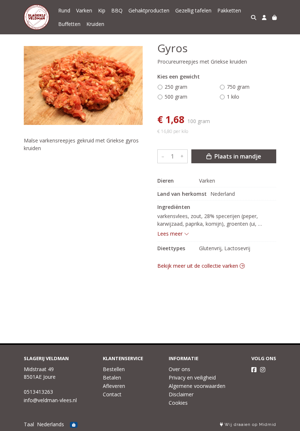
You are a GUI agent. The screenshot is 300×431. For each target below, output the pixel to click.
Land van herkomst (182, 193)
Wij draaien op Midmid (249, 424)
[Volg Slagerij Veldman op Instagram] (262, 370)
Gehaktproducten (148, 10)
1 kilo (233, 96)
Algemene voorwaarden (197, 385)
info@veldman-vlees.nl (50, 400)
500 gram (176, 96)
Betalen (112, 377)
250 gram (176, 86)
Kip (101, 10)
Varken (84, 10)
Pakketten (229, 10)
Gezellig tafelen (193, 10)
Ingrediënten (173, 206)
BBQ (117, 10)
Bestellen (114, 369)
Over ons (179, 369)
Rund (64, 10)
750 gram (238, 86)
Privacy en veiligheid (192, 377)
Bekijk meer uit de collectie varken (198, 265)
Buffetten (69, 23)
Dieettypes (171, 248)
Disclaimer (181, 394)
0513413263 (38, 391)
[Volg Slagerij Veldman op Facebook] (253, 370)
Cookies (178, 402)
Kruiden (95, 23)
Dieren (165, 180)
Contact (112, 394)
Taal (29, 424)
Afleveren (114, 385)
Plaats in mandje (237, 156)
